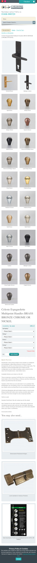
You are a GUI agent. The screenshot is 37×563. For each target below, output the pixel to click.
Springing (5, 328)
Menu (4, 19)
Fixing (4, 345)
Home (13, 30)
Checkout (27, 1)
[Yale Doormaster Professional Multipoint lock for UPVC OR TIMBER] (18, 520)
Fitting (4, 334)
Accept (18, 559)
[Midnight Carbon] (18, 40)
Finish (4, 339)
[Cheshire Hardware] (18, 7)
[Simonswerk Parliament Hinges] (18, 436)
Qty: (3, 354)
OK (34, 22)
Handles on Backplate (7, 33)
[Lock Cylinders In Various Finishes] (18, 478)
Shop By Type (20, 30)
